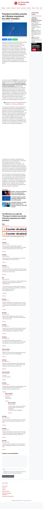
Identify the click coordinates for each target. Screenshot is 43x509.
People (33, 8)
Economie (13, 8)
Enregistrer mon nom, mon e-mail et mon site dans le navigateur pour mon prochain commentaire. (14, 472)
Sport (41, 8)
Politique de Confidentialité (7, 496)
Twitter (10, 39)
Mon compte (4, 486)
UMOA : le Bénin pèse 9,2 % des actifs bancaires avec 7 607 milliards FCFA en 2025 (36, 33)
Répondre (4, 239)
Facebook (4, 39)
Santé (37, 8)
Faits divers (23, 8)
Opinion (29, 8)
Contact (3, 489)
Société (8, 8)
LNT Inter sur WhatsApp (17, 104)
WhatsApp (15, 39)
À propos (4, 487)
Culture (18, 8)
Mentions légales (5, 491)
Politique (3, 8)
